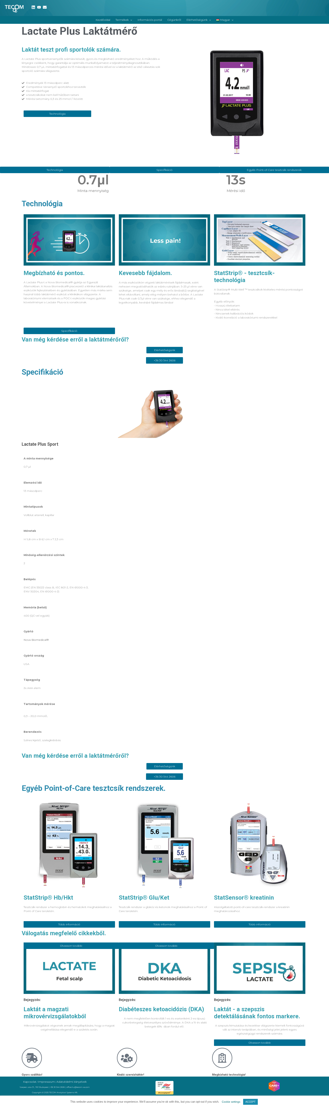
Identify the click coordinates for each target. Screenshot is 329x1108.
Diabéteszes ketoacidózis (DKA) (161, 1009)
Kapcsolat (29, 1081)
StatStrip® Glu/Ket (144, 897)
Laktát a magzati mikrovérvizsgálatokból (55, 1013)
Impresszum (46, 1081)
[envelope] (45, 7)
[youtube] (39, 7)
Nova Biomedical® (36, 640)
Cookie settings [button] (231, 1101)
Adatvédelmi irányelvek (72, 1081)
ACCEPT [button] (250, 1101)
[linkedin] (33, 7)
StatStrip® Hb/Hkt (48, 897)
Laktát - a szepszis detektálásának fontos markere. (257, 1013)
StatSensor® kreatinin (244, 897)
